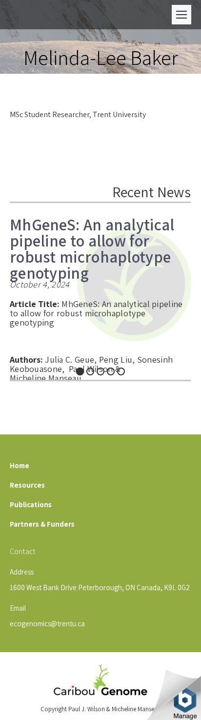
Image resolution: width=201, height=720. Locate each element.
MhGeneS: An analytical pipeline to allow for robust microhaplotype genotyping (92, 243)
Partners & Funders (42, 524)
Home (19, 465)
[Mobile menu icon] (181, 14)
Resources (27, 485)
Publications (31, 504)
